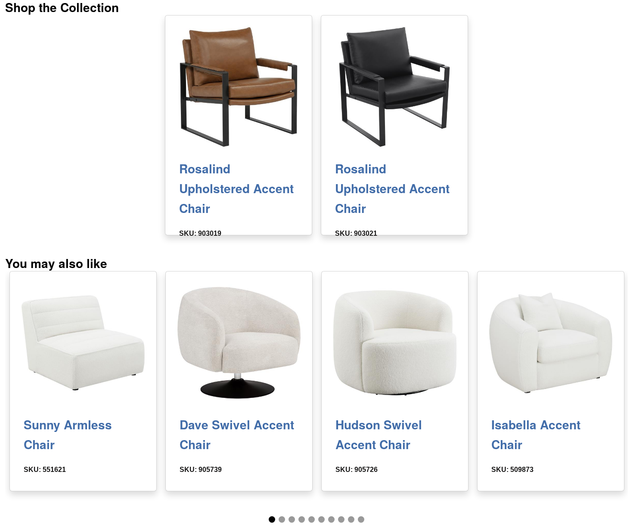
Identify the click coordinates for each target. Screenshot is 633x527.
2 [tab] (282, 519)
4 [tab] (301, 519)
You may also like (56, 263)
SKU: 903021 (356, 233)
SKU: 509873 (512, 469)
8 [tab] (341, 519)
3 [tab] (292, 519)
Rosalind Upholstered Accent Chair (236, 188)
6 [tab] (321, 519)
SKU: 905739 (201, 469)
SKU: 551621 (45, 469)
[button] (238, 86)
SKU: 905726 (356, 469)
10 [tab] (361, 519)
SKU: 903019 (200, 233)
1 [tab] (272, 519)
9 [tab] (351, 519)
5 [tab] (311, 519)
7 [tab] (331, 519)
